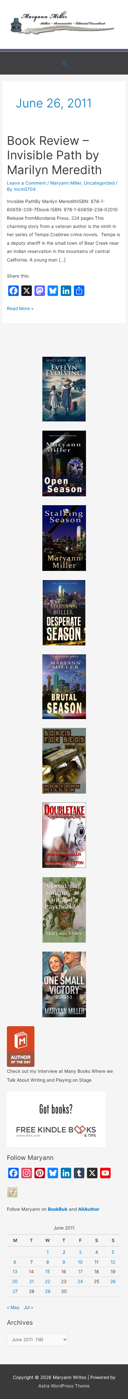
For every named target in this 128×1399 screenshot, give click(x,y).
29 (48, 1291)
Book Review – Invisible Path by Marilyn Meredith (54, 155)
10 (80, 1262)
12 (113, 1262)
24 (80, 1281)
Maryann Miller (65, 183)
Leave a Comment (26, 183)
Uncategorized (99, 183)
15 (47, 1271)
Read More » (20, 309)
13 (14, 1271)
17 (80, 1271)
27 (15, 1291)
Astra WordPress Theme (64, 1385)
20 (15, 1281)
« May (13, 1307)
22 (47, 1281)
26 (113, 1281)
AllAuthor (88, 1209)
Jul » (28, 1307)
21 (31, 1281)
